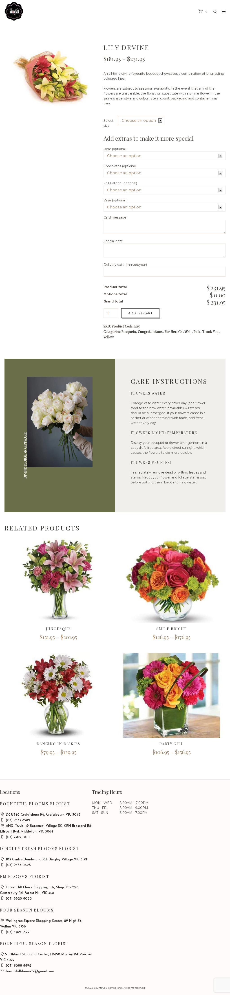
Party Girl (171, 743)
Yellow (109, 337)
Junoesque (58, 628)
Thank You (210, 331)
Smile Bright (171, 628)
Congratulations (150, 331)
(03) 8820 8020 (18, 898)
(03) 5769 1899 (17, 932)
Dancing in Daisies (58, 743)
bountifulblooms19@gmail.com (29, 971)
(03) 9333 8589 (17, 820)
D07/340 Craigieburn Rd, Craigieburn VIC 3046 (42, 815)
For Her (170, 331)
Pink (197, 331)
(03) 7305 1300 (17, 837)
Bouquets (129, 331)
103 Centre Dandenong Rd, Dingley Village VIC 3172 (46, 859)
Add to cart (140, 313)
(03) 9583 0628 (18, 865)
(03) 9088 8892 (18, 966)
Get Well (185, 331)
